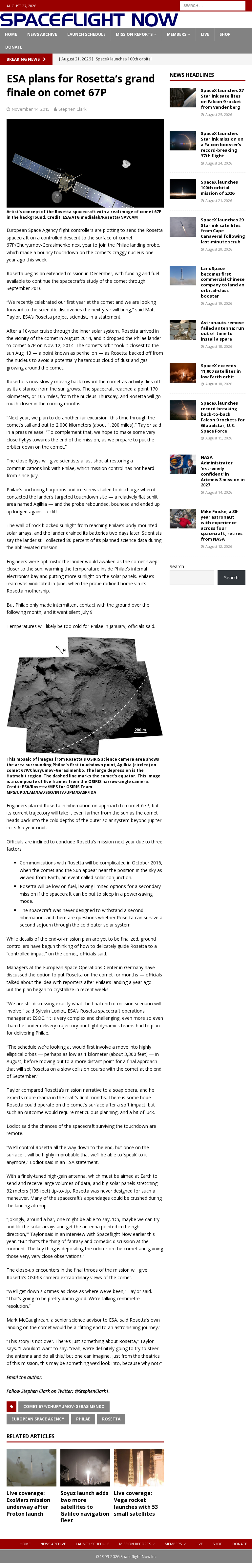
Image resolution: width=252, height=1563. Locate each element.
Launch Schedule (86, 34)
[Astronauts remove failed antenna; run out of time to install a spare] (183, 330)
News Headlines (192, 74)
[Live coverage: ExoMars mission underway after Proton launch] (31, 1467)
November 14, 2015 (31, 109)
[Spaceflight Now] (89, 24)
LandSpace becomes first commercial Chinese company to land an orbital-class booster (222, 282)
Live (205, 34)
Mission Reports (134, 34)
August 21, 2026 (218, 200)
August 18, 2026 (218, 346)
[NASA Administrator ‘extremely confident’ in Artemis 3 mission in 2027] (183, 464)
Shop (225, 34)
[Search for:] (212, 5)
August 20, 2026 (218, 249)
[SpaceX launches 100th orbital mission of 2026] (183, 189)
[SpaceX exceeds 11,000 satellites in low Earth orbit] (183, 373)
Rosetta (111, 1419)
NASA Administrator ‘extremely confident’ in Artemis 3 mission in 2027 (223, 471)
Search (177, 566)
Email (12, 1377)
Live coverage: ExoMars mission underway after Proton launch (28, 1503)
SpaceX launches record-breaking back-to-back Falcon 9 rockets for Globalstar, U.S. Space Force (223, 417)
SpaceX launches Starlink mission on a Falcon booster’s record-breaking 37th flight (222, 144)
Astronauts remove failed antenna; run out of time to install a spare (222, 331)
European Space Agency (37, 1419)
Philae (83, 1419)
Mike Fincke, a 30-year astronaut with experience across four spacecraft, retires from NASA (221, 525)
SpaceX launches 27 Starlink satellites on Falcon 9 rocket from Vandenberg (222, 98)
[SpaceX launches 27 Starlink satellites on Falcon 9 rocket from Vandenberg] (183, 97)
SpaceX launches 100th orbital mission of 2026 (219, 187)
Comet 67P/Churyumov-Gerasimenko (64, 1406)
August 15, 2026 (218, 437)
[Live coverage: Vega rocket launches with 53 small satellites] (139, 1467)
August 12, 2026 (218, 546)
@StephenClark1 (92, 1391)
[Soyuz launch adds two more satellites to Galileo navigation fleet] (85, 1467)
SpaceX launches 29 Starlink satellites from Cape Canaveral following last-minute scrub (223, 231)
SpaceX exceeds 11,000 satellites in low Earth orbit (221, 371)
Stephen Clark (72, 109)
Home (11, 34)
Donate (13, 47)
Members (176, 34)
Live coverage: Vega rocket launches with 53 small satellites (136, 1503)
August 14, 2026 (218, 492)
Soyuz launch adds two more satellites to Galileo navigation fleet (84, 1506)
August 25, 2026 (218, 114)
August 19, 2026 (218, 303)
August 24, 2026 (218, 163)
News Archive (42, 34)
